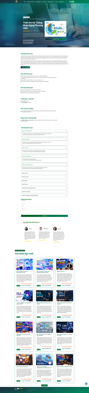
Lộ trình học (44, 1)
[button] (44, 385)
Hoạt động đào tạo (51, 1)
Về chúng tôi (61, 1)
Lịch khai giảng (38, 1)
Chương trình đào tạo (30, 1)
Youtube (70, 389)
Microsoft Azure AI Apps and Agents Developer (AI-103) (43, 272)
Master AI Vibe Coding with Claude (64, 366)
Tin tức (56, 1)
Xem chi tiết (18, 285)
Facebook (66, 389)
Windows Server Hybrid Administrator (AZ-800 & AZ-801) (44, 367)
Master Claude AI (61, 271)
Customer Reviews (20, 389)
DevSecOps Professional (22, 366)
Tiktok (73, 389)
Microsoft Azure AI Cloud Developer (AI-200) (22, 272)
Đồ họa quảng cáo (26, 17)
